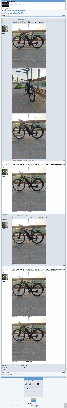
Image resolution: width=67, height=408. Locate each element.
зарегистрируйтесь (21, 0)
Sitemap (38, 406)
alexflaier (7, 13)
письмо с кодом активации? (11, 1)
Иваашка (3, 364)
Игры (14, 10)
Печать (63, 372)
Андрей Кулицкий (5, 19)
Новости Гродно (8, 10)
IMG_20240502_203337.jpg (17, 68)
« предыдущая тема (56, 14)
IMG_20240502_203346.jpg (17, 113)
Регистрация (22, 10)
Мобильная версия (33, 404)
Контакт (33, 401)
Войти (19, 10)
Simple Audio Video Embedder (32, 406)
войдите (15, 0)
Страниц (2, 15)
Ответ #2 (18, 215)
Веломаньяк (10, 13)
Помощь (12, 10)
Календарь (16, 10)
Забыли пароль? (33, 396)
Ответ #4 (18, 365)
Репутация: (3, 164)
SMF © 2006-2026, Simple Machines (33, 405)
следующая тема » (62, 14)
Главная (4, 10)
